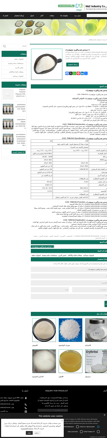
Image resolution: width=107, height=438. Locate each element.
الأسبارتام (88, 345)
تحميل (32, 15)
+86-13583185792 (5, 404)
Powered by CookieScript (97, 437)
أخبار (41, 15)
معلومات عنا (64, 15)
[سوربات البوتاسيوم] (70, 330)
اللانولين (61, 376)
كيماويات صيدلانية (18, 76)
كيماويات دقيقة (18, 59)
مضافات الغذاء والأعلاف (94, 40)
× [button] (104, 415)
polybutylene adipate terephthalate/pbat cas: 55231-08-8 (19, 124)
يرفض (37, 433)
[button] (70, 435)
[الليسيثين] (44, 330)
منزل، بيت (77, 15)
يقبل (29, 433)
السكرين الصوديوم (37, 376)
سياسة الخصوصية (27, 428)
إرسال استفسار (19, 15)
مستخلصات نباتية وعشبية (15, 63)
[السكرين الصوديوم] (44, 361)
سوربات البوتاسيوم (64, 345)
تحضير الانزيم (19, 67)
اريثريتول (87, 376)
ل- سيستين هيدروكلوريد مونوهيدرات (43, 246)
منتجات (52, 15)
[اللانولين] (70, 361)
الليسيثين (35, 345)
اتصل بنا (5, 15)
